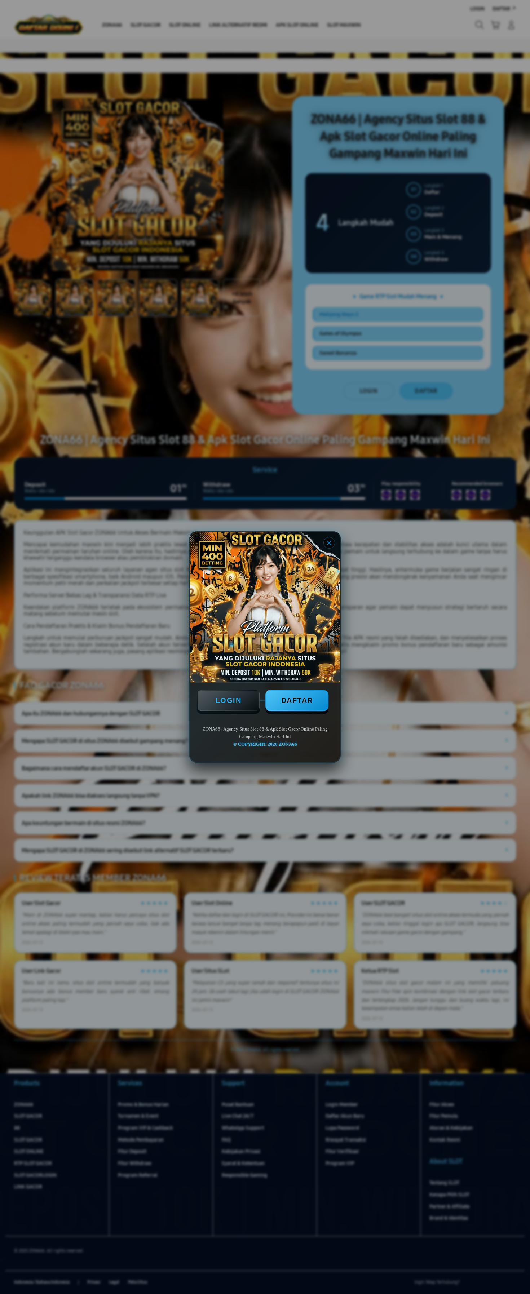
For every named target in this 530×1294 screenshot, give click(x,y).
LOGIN (229, 700)
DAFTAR (297, 700)
